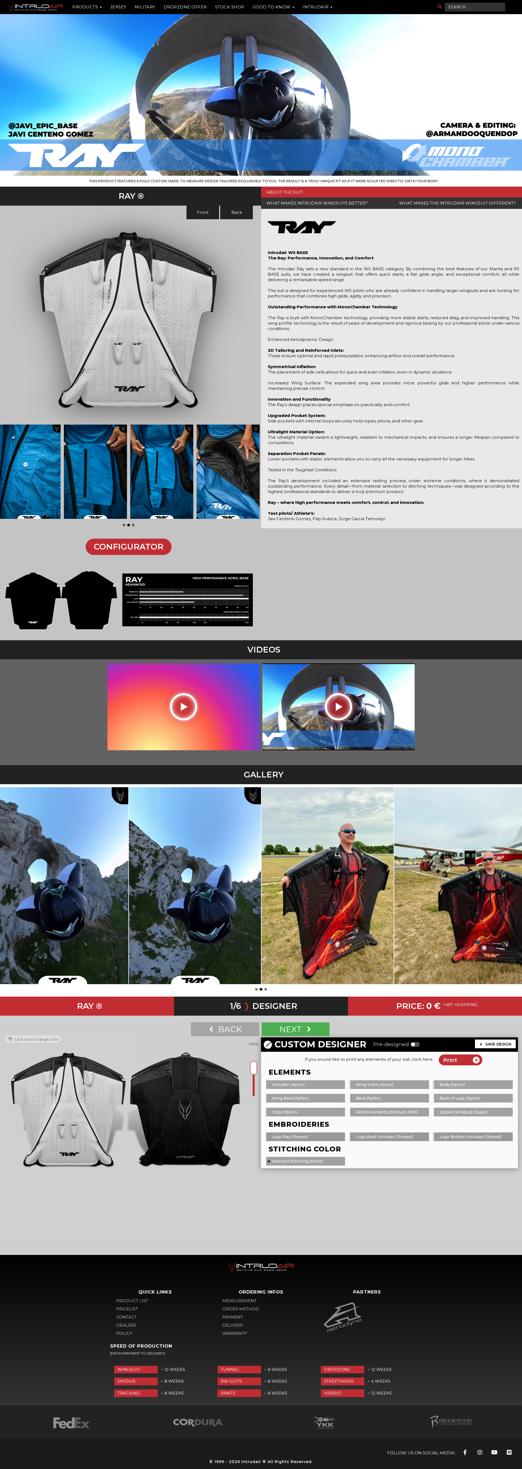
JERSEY (118, 7)
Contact (126, 1317)
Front (203, 212)
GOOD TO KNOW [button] (272, 7)
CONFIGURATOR (128, 547)
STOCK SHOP (229, 7)
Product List (132, 1300)
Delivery (232, 1325)
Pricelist (127, 1308)
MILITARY (145, 7)
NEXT (291, 1029)
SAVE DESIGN (498, 1044)
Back (236, 212)
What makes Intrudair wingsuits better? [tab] (317, 203)
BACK (229, 1029)
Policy (124, 1333)
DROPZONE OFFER (185, 7)
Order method (240, 1308)
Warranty (234, 1333)
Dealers (126, 1325)
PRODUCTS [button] (85, 7)
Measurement (239, 1300)
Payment (232, 1317)
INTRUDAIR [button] (316, 7)
